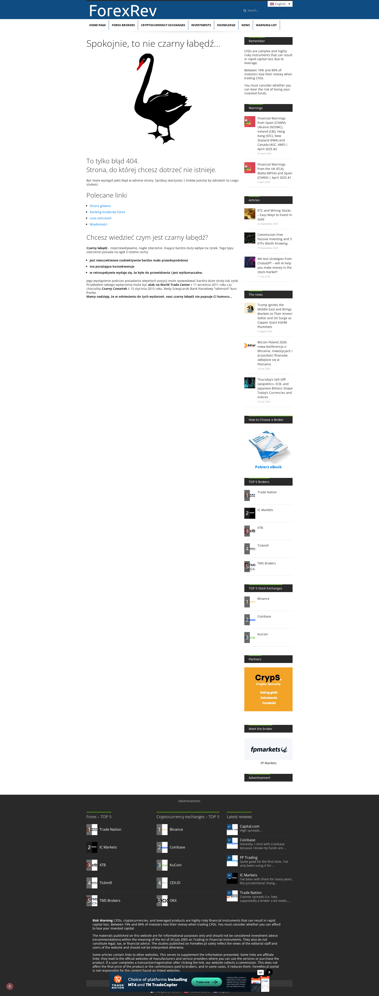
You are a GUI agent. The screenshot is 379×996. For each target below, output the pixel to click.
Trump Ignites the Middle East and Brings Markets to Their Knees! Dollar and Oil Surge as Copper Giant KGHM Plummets (274, 316)
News (245, 25)
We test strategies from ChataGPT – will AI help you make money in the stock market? (274, 265)
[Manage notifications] (9, 986)
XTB (260, 528)
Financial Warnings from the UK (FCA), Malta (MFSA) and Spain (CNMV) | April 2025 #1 (274, 171)
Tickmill (263, 545)
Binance (263, 598)
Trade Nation (267, 492)
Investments (201, 25)
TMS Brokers (266, 563)
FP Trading (248, 857)
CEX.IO (175, 882)
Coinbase (264, 616)
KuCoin (262, 634)
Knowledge (226, 25)
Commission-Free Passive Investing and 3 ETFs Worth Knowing (274, 238)
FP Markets (269, 763)
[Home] (123, 16)
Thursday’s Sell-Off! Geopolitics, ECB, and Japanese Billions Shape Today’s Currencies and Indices (275, 388)
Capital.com (249, 826)
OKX (173, 900)
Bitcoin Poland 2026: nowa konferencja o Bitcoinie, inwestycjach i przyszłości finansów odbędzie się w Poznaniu (275, 353)
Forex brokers (123, 25)
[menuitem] (280, 4)
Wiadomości (98, 224)
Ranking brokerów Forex (107, 212)
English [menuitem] (280, 4)
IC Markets (265, 510)
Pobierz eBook (268, 466)
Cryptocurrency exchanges (163, 25)
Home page (97, 25)
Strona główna (100, 206)
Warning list (266, 25)
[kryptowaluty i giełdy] (268, 710)
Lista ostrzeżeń (101, 218)
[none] (280, 4)
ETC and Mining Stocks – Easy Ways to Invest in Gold (274, 214)
